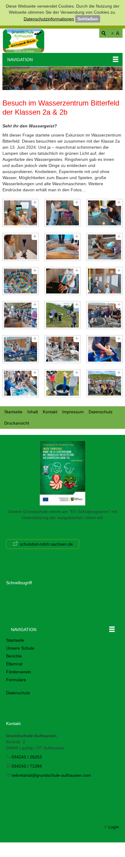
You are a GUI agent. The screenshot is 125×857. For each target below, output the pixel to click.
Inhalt (32, 411)
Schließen (87, 18)
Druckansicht (16, 423)
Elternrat (14, 663)
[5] (63, 247)
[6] (104, 247)
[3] (104, 213)
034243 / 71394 (27, 766)
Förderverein (18, 671)
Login (113, 826)
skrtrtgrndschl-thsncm (51, 775)
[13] (20, 349)
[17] (63, 383)
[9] (104, 281)
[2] (63, 213)
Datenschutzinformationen (49, 18)
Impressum (73, 411)
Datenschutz (101, 411)
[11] (63, 315)
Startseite (13, 411)
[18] (104, 383)
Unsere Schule (20, 648)
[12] (104, 315)
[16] (20, 383)
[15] (104, 349)
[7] (20, 281)
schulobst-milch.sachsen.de (46, 544)
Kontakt (50, 411)
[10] (20, 315)
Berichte (14, 656)
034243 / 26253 (27, 757)
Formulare (16, 679)
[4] (20, 247)
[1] (20, 213)
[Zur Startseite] (23, 41)
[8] (63, 281)
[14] (63, 349)
